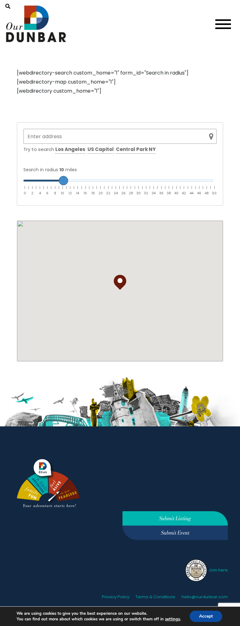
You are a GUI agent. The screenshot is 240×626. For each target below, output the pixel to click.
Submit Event (175, 532)
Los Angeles (70, 149)
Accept (206, 616)
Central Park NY (136, 149)
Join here (218, 570)
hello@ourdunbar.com (205, 596)
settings (172, 619)
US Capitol (101, 149)
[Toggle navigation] (223, 24)
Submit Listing (175, 518)
